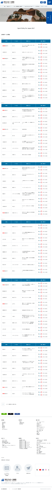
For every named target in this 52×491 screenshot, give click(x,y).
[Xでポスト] (10, 414)
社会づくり (8, 6)
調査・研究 (37, 420)
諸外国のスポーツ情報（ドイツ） (24, 443)
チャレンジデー (4, 446)
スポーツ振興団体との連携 (18, 6)
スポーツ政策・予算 (40, 430)
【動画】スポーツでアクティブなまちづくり (8, 445)
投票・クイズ (39, 445)
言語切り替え (41, 2)
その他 (38, 432)
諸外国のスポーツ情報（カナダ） (24, 445)
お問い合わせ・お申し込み (5, 459)
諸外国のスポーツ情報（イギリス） (24, 442)
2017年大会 (37, 6)
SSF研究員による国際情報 (23, 448)
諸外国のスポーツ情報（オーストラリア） (25, 447)
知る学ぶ (37, 438)
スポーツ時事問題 (39, 441)
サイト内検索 (44, 2)
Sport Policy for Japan (28, 6)
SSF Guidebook (4, 429)
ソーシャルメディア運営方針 (16, 488)
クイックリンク (50, 17)
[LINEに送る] (4, 414)
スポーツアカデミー (5, 447)
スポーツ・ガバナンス (40, 428)
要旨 (40, 44)
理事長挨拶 (3, 422)
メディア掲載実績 (39, 451)
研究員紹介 (20, 420)
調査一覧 (38, 433)
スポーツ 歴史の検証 (40, 446)
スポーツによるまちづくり (41, 427)
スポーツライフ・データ (40, 421)
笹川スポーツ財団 (4, 6)
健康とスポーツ (39, 431)
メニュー (49, 2)
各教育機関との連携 (5, 442)
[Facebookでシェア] (17, 414)
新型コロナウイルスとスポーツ (41, 447)
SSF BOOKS (39, 449)
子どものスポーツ (39, 424)
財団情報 (2, 420)
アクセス (3, 428)
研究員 (20, 421)
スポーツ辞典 (39, 448)
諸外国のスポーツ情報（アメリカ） (24, 444)
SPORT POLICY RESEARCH (41, 453)
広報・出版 (38, 450)
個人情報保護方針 (4, 488)
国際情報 (20, 438)
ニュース (2, 457)
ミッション (3, 421)
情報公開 (3, 427)
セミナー (3, 444)
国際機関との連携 (22, 440)
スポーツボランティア (40, 429)
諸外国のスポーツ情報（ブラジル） (24, 446)
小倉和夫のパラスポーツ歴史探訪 (42, 440)
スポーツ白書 (39, 422)
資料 (40, 47)
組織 (2, 423)
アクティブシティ (4, 440)
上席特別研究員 (21, 422)
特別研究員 (21, 423)
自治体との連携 (4, 441)
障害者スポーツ (39, 426)
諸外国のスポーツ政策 (22, 441)
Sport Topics (39, 442)
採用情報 (3, 426)
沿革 (2, 424)
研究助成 (38, 434)
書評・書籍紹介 (39, 452)
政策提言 (38, 423)
